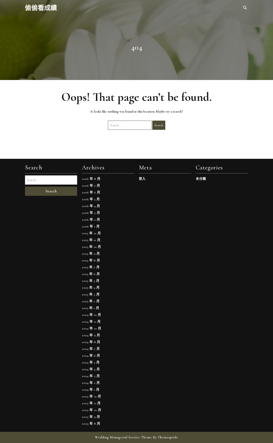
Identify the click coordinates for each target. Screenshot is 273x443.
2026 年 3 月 (91, 213)
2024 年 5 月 (91, 362)
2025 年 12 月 (91, 233)
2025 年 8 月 (91, 260)
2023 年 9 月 (91, 417)
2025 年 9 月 (91, 254)
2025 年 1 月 (90, 308)
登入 (142, 179)
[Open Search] (245, 8)
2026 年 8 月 (91, 179)
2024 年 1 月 (91, 390)
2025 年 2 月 (91, 301)
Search (158, 125)
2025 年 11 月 (91, 240)
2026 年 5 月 (91, 199)
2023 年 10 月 (91, 410)
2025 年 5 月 (91, 281)
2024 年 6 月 (91, 356)
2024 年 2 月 (91, 383)
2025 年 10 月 (91, 247)
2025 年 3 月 (91, 294)
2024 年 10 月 (91, 328)
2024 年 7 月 (91, 349)
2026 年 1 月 (91, 226)
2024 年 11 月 (91, 322)
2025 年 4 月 (91, 288)
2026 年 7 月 (91, 186)
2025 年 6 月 (91, 274)
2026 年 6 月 (91, 192)
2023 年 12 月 (91, 396)
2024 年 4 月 (91, 369)
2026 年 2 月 (91, 220)
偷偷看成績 (41, 8)
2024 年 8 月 (91, 342)
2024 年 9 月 (91, 335)
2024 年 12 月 (91, 315)
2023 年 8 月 (91, 424)
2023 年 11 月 (91, 403)
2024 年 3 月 (91, 376)
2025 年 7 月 (91, 267)
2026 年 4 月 (91, 206)
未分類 (201, 179)
